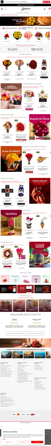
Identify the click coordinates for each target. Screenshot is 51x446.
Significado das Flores (5, 397)
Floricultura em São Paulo (6, 356)
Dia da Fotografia (39, 368)
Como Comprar (21, 367)
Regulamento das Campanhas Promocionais (24, 382)
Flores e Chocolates (11, 57)
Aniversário (30, 110)
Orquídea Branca (26, 213)
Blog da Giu (37, 383)
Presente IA (3, 396)
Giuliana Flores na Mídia (6, 371)
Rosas (2, 117)
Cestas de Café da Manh (6, 405)
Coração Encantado (14, 181)
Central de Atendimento (23, 365)
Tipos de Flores (35, 149)
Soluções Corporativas (5, 374)
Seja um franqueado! (5, 376)
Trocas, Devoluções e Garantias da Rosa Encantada (24, 374)
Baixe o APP (46, 1)
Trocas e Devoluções (22, 372)
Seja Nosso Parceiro (39, 385)
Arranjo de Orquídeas (30, 238)
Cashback (44, 9)
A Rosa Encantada (5, 181)
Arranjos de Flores (20, 57)
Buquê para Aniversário (38, 86)
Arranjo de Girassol (7, 79)
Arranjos (28, 41)
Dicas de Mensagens (22, 379)
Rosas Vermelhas (5, 118)
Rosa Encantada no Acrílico (8, 206)
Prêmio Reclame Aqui (5, 372)
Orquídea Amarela (35, 213)
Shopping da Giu (38, 382)
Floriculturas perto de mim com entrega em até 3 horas (25, 349)
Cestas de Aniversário (28, 86)
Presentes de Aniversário (39, 57)
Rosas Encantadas (6, 41)
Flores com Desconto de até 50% (34, 146)
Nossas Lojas (3, 369)
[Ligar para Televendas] (5, 9)
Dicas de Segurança (22, 377)
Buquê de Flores (29, 57)
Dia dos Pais (37, 365)
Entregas (19, 368)
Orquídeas (26, 210)
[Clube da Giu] (25, 347)
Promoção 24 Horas (27, 149)
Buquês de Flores (7, 115)
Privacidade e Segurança (23, 375)
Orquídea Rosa (26, 214)
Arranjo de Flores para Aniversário (30, 87)
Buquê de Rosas (4, 406)
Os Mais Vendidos (25, 54)
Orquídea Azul (43, 213)
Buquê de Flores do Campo (10, 117)
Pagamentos (20, 371)
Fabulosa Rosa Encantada (7, 182)
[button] (23, 24)
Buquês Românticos (8, 268)
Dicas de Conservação (22, 378)
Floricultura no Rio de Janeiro (39, 356)
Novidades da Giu (7, 242)
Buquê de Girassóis (22, 117)
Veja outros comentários (15, 333)
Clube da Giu (38, 381)
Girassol (17, 41)
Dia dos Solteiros (38, 367)
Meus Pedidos (20, 369)
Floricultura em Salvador (28, 356)
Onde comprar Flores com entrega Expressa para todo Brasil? (7, 401)
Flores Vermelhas (30, 173)
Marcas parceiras (38, 386)
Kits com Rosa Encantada (19, 182)
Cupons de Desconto (40, 387)
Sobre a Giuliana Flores (5, 365)
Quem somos (3, 367)
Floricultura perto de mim (6, 399)
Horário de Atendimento (6, 373)
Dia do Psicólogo (38, 369)
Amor (45, 78)
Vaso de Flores (20, 78)
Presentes (42, 149)
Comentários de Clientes (40, 388)
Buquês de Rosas (39, 41)
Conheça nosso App (5, 368)
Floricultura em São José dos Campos (17, 355)
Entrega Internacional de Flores (7, 403)
